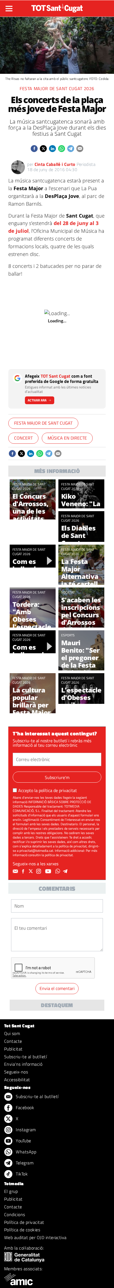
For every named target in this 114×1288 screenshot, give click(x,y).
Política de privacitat (24, 1222)
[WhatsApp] (58, 871)
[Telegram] (66, 871)
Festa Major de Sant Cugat (43, 423)
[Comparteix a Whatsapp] (61, 148)
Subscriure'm (57, 777)
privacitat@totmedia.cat (36, 850)
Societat (68, 592)
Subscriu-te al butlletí (25, 1056)
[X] (31, 871)
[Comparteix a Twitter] (43, 148)
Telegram (24, 1162)
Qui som (12, 1033)
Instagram (25, 1129)
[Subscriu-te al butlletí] (16, 871)
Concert (23, 438)
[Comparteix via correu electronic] (79, 148)
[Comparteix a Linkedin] (52, 148)
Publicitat (13, 1049)
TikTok (21, 1174)
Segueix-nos (16, 1071)
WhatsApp (25, 1151)
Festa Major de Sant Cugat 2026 (57, 88)
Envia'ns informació (23, 1064)
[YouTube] (49, 871)
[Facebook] (23, 871)
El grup (11, 1191)
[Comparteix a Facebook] (34, 148)
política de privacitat (58, 790)
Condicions (14, 1214)
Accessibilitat (17, 1079)
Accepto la (47, 790)
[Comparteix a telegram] (70, 148)
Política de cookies (22, 1229)
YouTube (23, 1140)
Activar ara (37, 400)
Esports (68, 635)
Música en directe (67, 438)
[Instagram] (39, 871)
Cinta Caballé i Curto (55, 164)
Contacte (13, 1041)
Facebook (24, 1107)
